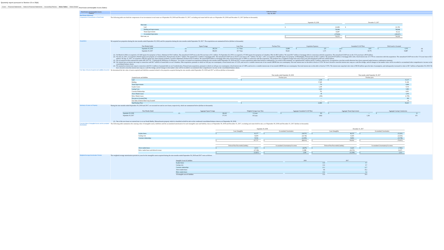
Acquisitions (83, 41)
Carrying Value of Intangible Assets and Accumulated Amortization (94, 124)
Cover (4, 7)
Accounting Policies (50, 7)
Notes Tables (63, 7)
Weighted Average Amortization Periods (91, 155)
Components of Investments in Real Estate (92, 17)
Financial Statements (14, 7)
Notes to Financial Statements (32, 7)
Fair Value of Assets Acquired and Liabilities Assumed (94, 70)
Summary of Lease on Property (88, 105)
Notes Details (74, 7)
